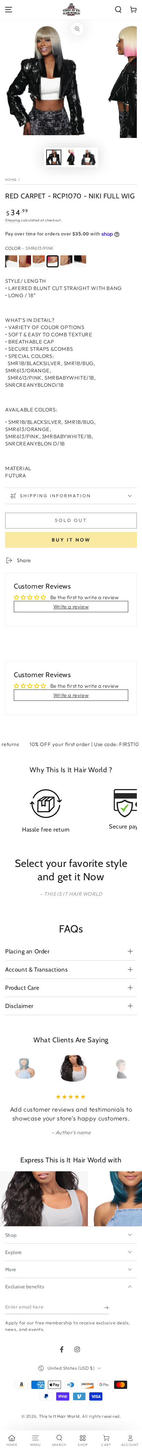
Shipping (12, 220)
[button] (118, 9)
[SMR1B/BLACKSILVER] (11, 261)
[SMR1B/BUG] (25, 261)
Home (11, 179)
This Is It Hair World (59, 1416)
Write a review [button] (71, 606)
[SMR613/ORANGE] (39, 261)
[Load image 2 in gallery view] (71, 157)
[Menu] (8, 9)
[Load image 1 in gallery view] (53, 157)
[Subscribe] (106, 1307)
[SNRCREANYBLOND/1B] (80, 261)
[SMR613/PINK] (53, 261)
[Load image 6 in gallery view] (88, 157)
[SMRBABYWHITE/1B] (66, 261)
